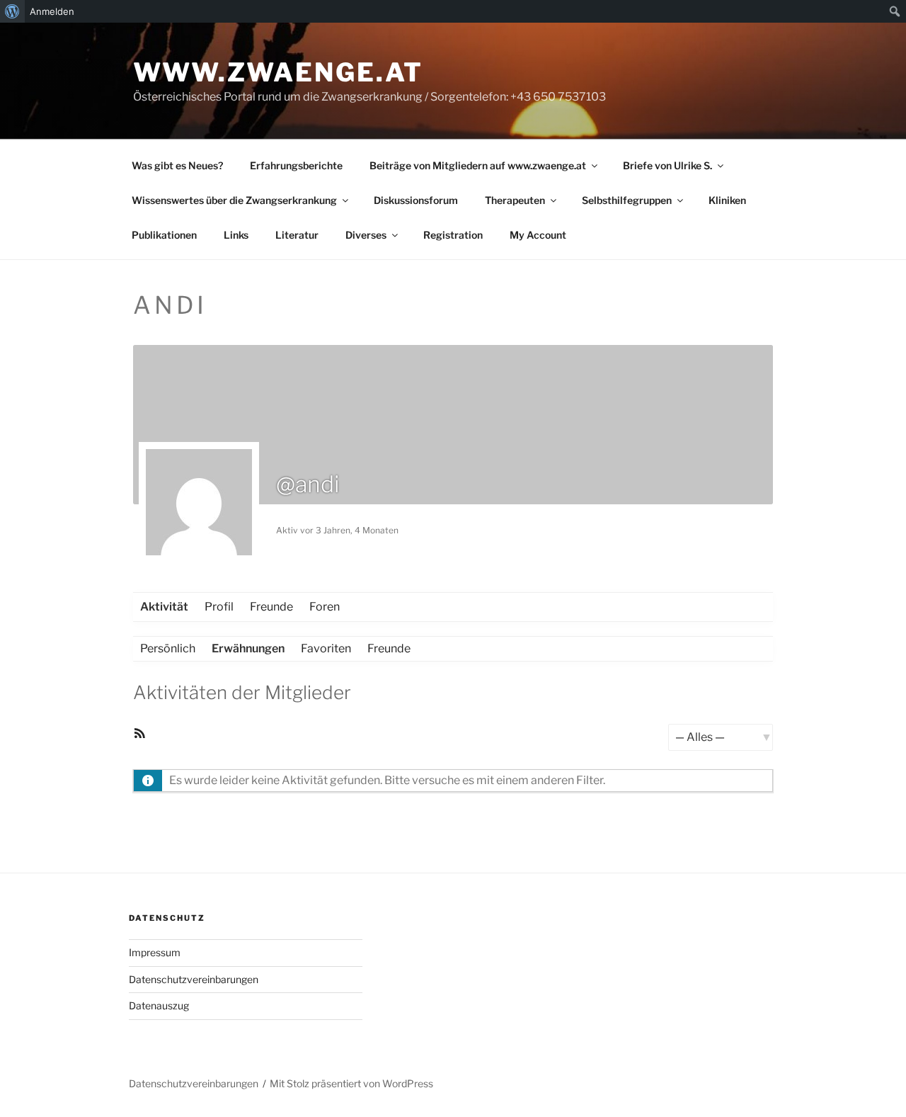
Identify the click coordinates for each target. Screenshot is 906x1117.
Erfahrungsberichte (296, 165)
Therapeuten (515, 200)
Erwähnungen (248, 648)
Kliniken (727, 200)
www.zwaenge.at (278, 72)
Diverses (365, 235)
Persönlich (167, 648)
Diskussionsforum (416, 200)
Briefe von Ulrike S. (667, 165)
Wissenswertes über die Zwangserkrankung (234, 200)
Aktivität (164, 606)
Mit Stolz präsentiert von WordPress (351, 1083)
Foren (324, 606)
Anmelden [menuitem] (52, 11)
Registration (453, 235)
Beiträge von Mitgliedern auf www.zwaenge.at (477, 165)
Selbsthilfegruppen (627, 200)
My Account (538, 235)
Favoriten (326, 648)
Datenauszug (159, 1005)
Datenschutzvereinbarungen (193, 979)
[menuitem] (12, 11)
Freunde (271, 606)
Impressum (154, 952)
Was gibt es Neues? (177, 165)
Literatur (297, 235)
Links (236, 235)
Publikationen (164, 235)
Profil (219, 606)
